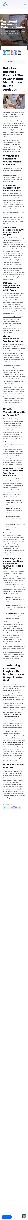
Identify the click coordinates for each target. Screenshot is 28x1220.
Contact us (6, 787)
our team (14, 387)
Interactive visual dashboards (12, 317)
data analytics (9, 121)
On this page (9, 62)
